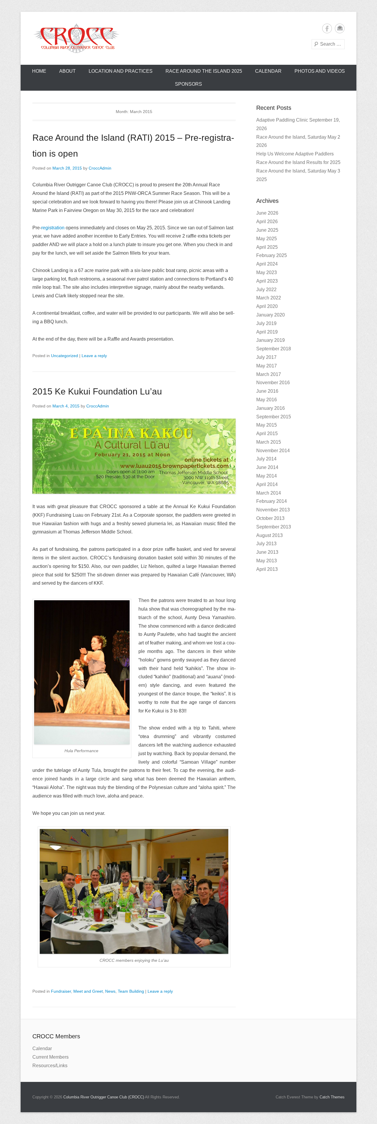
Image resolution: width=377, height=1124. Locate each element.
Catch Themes (332, 1097)
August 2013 (269, 535)
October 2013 (270, 518)
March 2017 (268, 374)
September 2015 (273, 416)
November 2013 (273, 509)
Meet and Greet (88, 991)
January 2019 (270, 340)
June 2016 (267, 391)
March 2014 (268, 492)
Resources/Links (49, 1065)
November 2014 (273, 450)
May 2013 (266, 560)
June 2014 (267, 467)
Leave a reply (94, 355)
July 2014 (266, 458)
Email (340, 28)
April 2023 (267, 281)
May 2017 (266, 365)
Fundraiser (61, 991)
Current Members (50, 1057)
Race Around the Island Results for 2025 (298, 162)
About (67, 71)
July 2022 (266, 289)
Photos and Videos (320, 71)
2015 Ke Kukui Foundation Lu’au (97, 391)
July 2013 (266, 543)
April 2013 (267, 569)
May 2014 (266, 475)
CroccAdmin (100, 168)
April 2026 (267, 221)
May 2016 (266, 399)
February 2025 (271, 255)
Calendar (268, 71)
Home (39, 71)
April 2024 (267, 263)
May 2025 (266, 238)
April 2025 (267, 247)
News (110, 991)
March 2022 (268, 297)
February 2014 (271, 501)
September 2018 (273, 348)
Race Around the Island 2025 (204, 71)
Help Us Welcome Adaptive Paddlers (295, 153)
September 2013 (273, 526)
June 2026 (267, 212)
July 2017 (266, 357)
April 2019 (267, 331)
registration (53, 227)
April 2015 (267, 433)
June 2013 (267, 552)
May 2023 (266, 272)
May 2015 (266, 424)
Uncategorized (64, 355)
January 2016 (270, 408)
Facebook (327, 28)
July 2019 (266, 323)
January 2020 (270, 314)
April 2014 (267, 484)
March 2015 (268, 442)
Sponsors (188, 84)
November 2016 (273, 382)
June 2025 (267, 230)
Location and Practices (121, 71)
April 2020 (267, 306)
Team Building (131, 991)
